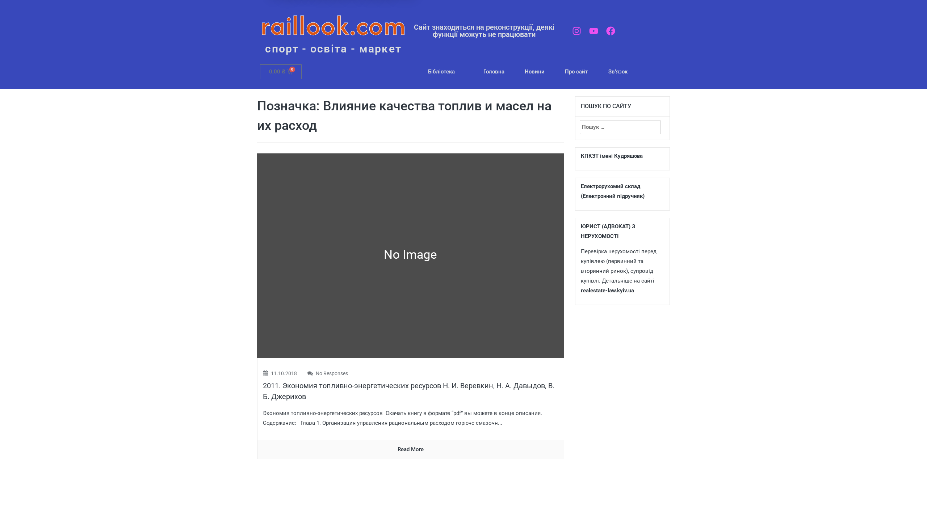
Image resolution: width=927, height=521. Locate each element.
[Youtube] (594, 31)
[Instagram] (577, 31)
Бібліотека (441, 71)
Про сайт (576, 71)
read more (411, 449)
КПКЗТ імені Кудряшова (612, 156)
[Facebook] (611, 31)
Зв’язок (618, 71)
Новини (535, 71)
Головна (493, 71)
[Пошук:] (620, 127)
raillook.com (333, 25)
